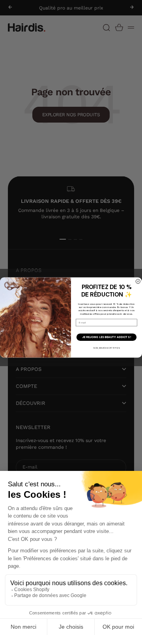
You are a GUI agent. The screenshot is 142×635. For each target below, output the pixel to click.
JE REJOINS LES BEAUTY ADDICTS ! (106, 337)
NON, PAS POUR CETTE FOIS (106, 348)
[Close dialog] (138, 281)
